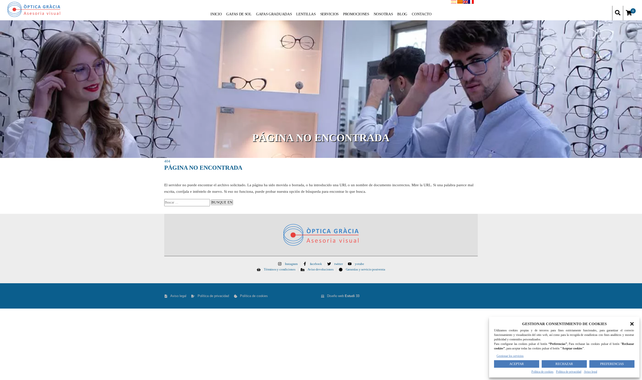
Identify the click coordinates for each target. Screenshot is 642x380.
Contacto (422, 14)
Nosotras (383, 14)
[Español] (453, 3)
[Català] (460, 3)
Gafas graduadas (274, 14)
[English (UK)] (465, 3)
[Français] (471, 3)
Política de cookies (542, 371)
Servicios (329, 14)
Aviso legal (590, 371)
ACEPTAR (516, 364)
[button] (631, 323)
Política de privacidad (568, 371)
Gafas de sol (238, 14)
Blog (402, 14)
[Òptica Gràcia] (44, 9)
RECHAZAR (564, 364)
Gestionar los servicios (510, 356)
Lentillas (305, 14)
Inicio (216, 14)
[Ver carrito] (629, 13)
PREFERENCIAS (612, 364)
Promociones (356, 14)
